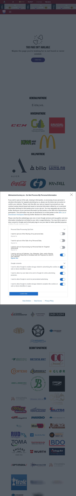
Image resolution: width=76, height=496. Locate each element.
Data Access (38, 301)
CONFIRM (23, 294)
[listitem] (38, 229)
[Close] (72, 195)
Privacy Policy (49, 301)
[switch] (62, 233)
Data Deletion (27, 301)
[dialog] (38, 248)
